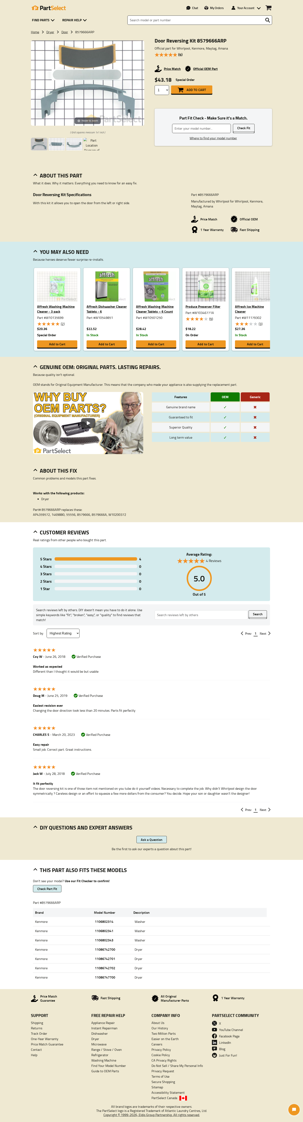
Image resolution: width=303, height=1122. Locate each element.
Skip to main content (152, 41)
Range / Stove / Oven (106, 1049)
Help (34, 1055)
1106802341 (104, 930)
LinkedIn (225, 1042)
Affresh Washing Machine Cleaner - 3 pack (56, 309)
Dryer (50, 32)
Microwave (99, 1044)
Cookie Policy (161, 1055)
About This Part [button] (61, 175)
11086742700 (105, 949)
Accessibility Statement (168, 1092)
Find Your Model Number (108, 1065)
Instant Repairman (104, 1028)
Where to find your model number (213, 138)
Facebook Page (229, 1036)
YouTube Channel (231, 1029)
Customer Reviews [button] (64, 532)
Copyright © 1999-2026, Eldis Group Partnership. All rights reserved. (151, 1115)
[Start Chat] (294, 1109)
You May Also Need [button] (64, 252)
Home (35, 32)
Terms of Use (160, 1076)
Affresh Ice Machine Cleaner (249, 309)
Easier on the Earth (165, 1039)
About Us (158, 1022)
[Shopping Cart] (268, 8)
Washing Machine (103, 1060)
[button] (44, 20)
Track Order (39, 1033)
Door (64, 32)
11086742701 (105, 958)
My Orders (217, 8)
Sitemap (157, 1087)
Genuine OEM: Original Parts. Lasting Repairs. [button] (100, 367)
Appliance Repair (103, 1022)
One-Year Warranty (44, 1039)
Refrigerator (99, 1055)
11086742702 (105, 968)
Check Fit (243, 127)
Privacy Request (163, 1071)
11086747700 (105, 977)
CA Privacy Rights (164, 1060)
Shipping (37, 1022)
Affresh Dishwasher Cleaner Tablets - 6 (107, 309)
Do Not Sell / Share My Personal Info (177, 1065)
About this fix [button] (58, 471)
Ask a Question (151, 839)
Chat (195, 8)
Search (258, 614)
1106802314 (104, 921)
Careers (157, 1044)
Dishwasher (99, 1033)
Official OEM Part (205, 68)
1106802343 (104, 940)
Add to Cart (196, 89)
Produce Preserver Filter (203, 306)
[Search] (267, 20)
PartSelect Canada (164, 1098)
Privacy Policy (161, 1049)
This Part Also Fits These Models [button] (83, 870)
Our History (160, 1028)
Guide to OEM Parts (105, 1071)
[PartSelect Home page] (48, 8)
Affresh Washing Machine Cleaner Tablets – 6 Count (155, 309)
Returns (36, 1028)
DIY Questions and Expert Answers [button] (86, 827)
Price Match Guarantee (47, 1044)
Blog (222, 1049)
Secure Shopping (163, 1081)
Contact (36, 1049)
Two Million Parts (164, 1033)
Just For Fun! (228, 1055)
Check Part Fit (47, 888)
